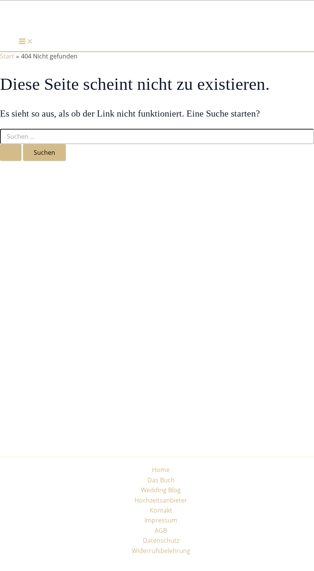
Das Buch (161, 480)
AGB (161, 530)
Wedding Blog (161, 490)
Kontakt (161, 510)
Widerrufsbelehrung (161, 551)
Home (161, 470)
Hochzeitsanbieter (160, 500)
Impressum (160, 520)
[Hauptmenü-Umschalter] (26, 41)
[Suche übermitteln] (10, 152)
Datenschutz (161, 540)
